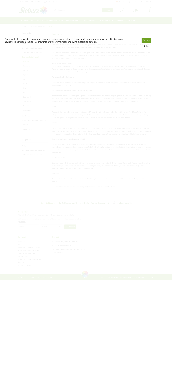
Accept (146, 40)
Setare (146, 46)
